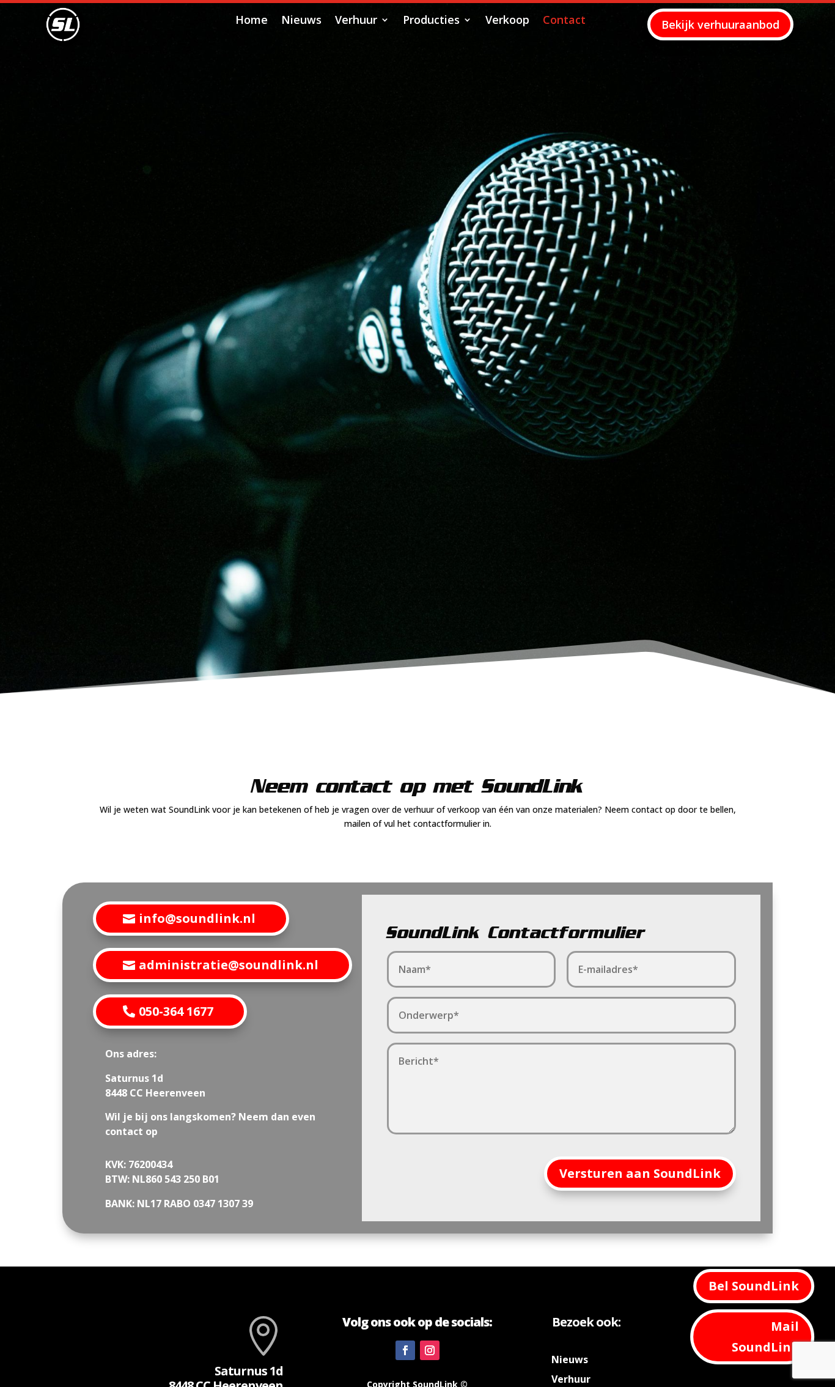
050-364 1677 (176, 1011)
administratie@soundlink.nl (228, 964)
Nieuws (301, 21)
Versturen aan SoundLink (640, 1173)
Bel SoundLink (753, 1286)
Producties (431, 21)
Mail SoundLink (765, 1336)
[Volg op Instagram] (430, 1350)
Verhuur (356, 21)
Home (251, 21)
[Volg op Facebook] (405, 1350)
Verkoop (507, 21)
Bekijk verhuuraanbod (720, 24)
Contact (564, 21)
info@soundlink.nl (197, 918)
